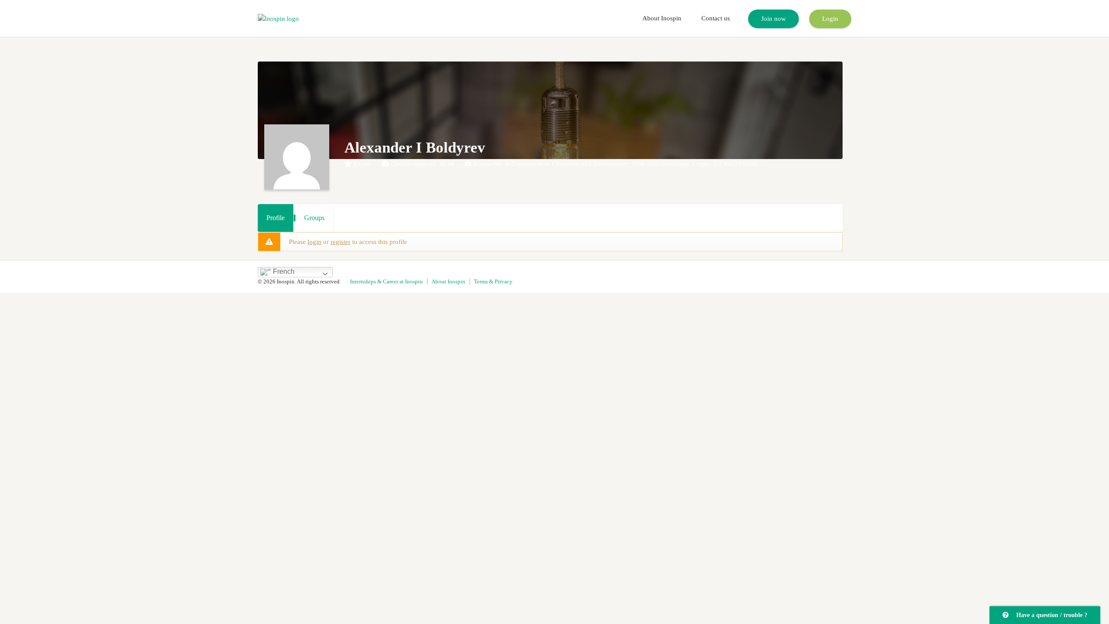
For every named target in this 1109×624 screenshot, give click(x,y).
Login (830, 18)
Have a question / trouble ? (1050, 615)
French (283, 272)
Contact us (715, 18)
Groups (314, 217)
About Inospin (661, 18)
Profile (275, 217)
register (340, 241)
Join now (773, 18)
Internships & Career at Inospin (386, 281)
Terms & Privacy (493, 281)
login (314, 241)
